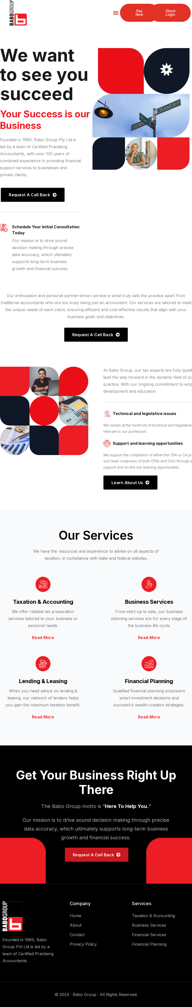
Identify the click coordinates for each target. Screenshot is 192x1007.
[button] (116, 13)
